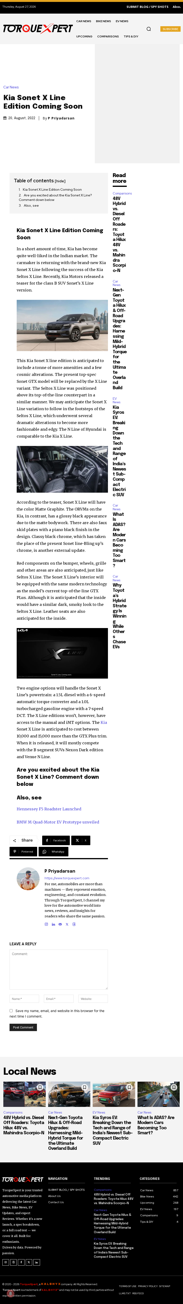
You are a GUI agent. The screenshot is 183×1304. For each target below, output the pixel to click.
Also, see (31, 205)
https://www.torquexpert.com (67, 878)
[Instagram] (46, 923)
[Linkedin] (53, 923)
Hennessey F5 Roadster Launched (49, 809)
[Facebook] (21, 1262)
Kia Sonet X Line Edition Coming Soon (52, 189)
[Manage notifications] (10, 1293)
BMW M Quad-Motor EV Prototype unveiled (58, 822)
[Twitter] (29, 1262)
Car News (11, 87)
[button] (148, 29)
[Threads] (74, 923)
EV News (116, 400)
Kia (104, 722)
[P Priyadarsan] (28, 897)
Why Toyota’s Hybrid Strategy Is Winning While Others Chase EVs (119, 616)
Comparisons (122, 193)
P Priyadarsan (61, 118)
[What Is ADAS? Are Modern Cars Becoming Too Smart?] (158, 1094)
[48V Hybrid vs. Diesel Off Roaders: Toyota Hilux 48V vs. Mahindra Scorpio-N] (24, 1094)
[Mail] (60, 923)
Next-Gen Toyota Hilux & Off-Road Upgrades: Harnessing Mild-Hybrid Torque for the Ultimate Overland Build (65, 1133)
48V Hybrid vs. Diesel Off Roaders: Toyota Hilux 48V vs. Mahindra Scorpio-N (119, 235)
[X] (67, 923)
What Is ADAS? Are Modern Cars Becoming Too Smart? (119, 540)
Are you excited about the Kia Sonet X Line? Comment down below (55, 197)
